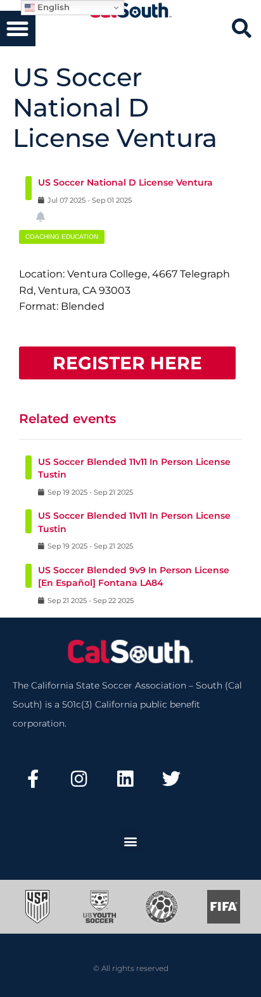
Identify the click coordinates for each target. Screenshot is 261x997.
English (52, 7)
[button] (17, 28)
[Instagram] (79, 778)
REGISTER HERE (127, 363)
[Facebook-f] (33, 778)
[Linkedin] (125, 778)
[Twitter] (171, 778)
